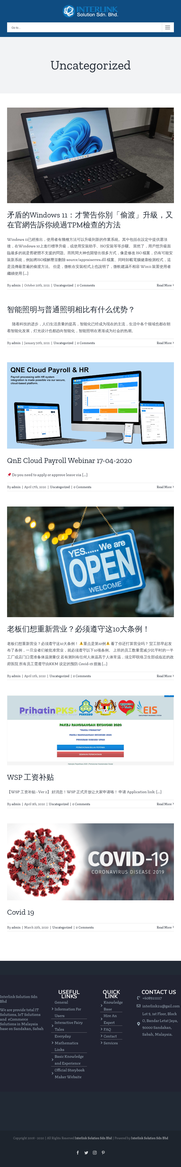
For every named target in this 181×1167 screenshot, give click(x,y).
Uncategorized (63, 285)
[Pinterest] (103, 1153)
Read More (164, 285)
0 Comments (86, 285)
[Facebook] (78, 1153)
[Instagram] (95, 1153)
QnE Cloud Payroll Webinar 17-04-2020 (69, 460)
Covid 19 (20, 912)
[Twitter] (86, 1153)
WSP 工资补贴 (30, 777)
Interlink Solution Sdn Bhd (93, 1137)
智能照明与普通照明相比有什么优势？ (71, 309)
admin (16, 285)
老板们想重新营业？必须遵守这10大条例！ (78, 628)
